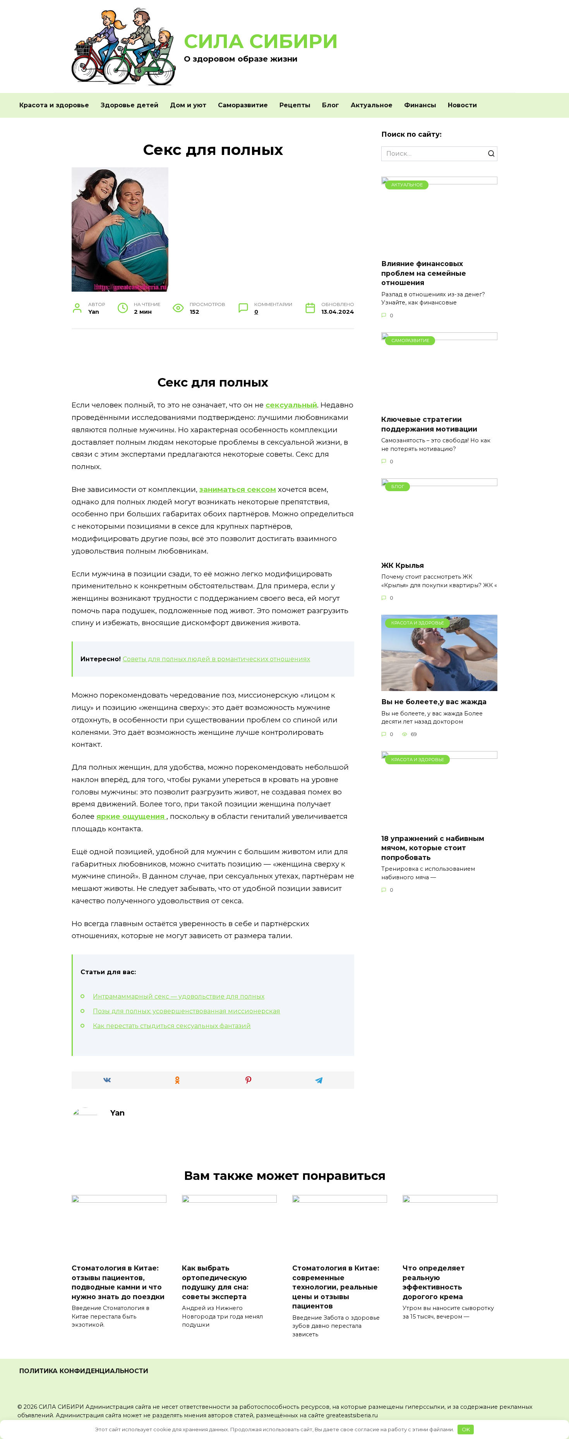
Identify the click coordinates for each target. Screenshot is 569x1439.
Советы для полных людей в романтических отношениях (216, 659)
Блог (330, 105)
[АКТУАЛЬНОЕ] (439, 248)
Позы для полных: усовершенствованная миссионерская (186, 1011)
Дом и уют (188, 105)
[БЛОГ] (439, 550)
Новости (462, 105)
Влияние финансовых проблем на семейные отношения (423, 273)
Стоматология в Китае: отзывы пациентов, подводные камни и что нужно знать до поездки (118, 1282)
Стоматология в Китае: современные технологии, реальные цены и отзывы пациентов (335, 1287)
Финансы (420, 105)
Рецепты (294, 105)
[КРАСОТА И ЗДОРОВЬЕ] (439, 686)
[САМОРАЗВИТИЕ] (439, 403)
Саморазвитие (243, 105)
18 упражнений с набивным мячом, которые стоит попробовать (432, 847)
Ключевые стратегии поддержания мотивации (429, 424)
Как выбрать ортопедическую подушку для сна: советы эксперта (215, 1282)
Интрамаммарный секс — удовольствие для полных (178, 996)
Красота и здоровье (54, 105)
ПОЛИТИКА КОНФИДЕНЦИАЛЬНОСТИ (83, 1371)
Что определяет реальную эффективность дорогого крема (434, 1282)
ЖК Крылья (402, 565)
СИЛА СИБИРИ (261, 41)
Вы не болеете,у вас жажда (434, 702)
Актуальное (371, 105)
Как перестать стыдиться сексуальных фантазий (172, 1026)
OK (466, 1429)
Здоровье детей (129, 105)
